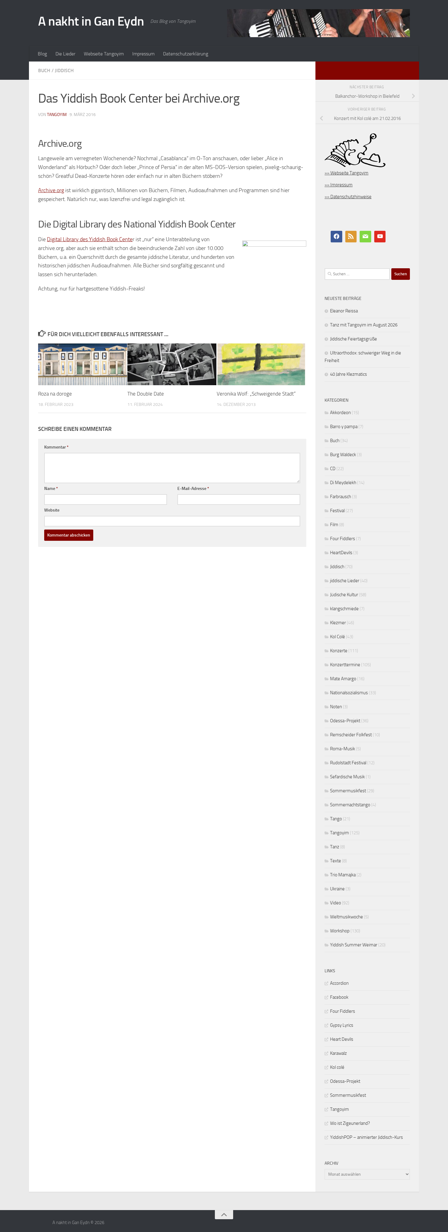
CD (333, 468)
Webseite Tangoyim (104, 54)
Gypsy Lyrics (341, 1025)
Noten (336, 706)
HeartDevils (341, 552)
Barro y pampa (343, 426)
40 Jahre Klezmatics (348, 374)
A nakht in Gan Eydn (91, 21)
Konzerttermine (345, 664)
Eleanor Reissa (344, 311)
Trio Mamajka (343, 875)
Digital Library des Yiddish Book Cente (90, 239)
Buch (44, 70)
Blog (42, 54)
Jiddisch (64, 70)
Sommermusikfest (348, 791)
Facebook (339, 997)
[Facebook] (336, 236)
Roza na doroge (55, 394)
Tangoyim (339, 833)
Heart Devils (341, 1039)
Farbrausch (340, 496)
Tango (336, 819)
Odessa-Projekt (345, 720)
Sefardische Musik (347, 777)
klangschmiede (344, 608)
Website (51, 510)
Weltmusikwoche (346, 917)
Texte (335, 861)
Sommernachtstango (350, 805)
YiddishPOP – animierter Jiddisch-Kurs (366, 1137)
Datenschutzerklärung (185, 54)
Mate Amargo (343, 678)
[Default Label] (351, 236)
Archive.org (51, 190)
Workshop (340, 931)
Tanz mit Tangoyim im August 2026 (363, 325)
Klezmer (338, 622)
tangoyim (57, 114)
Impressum (143, 54)
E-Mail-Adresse (193, 488)
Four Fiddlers (342, 538)
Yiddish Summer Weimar (353, 945)
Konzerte (338, 650)
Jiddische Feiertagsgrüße (353, 339)
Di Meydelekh (343, 482)
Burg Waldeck (343, 454)
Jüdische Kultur (344, 594)
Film (334, 524)
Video (335, 903)
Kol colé (337, 1067)
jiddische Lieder (344, 580)
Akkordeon (340, 412)
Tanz (334, 847)
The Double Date (145, 394)
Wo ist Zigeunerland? (350, 1123)
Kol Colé (337, 636)
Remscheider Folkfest (351, 734)
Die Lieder (65, 54)
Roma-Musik (342, 749)
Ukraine (337, 889)
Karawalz (338, 1053)
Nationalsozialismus (349, 692)
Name (51, 488)
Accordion (339, 983)
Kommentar (56, 447)
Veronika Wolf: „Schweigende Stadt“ (256, 394)
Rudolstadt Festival (348, 763)
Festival (337, 510)
